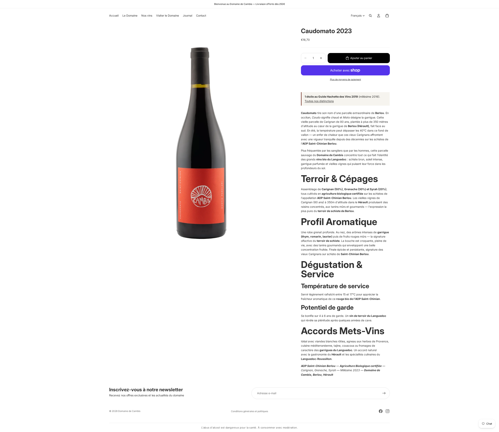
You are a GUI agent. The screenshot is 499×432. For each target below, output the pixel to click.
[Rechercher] (370, 15)
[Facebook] (380, 411)
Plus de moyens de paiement (345, 79)
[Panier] (387, 15)
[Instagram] (387, 411)
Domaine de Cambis (129, 411)
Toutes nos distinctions (319, 101)
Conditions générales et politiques (249, 411)
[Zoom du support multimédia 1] (200, 137)
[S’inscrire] (384, 393)
